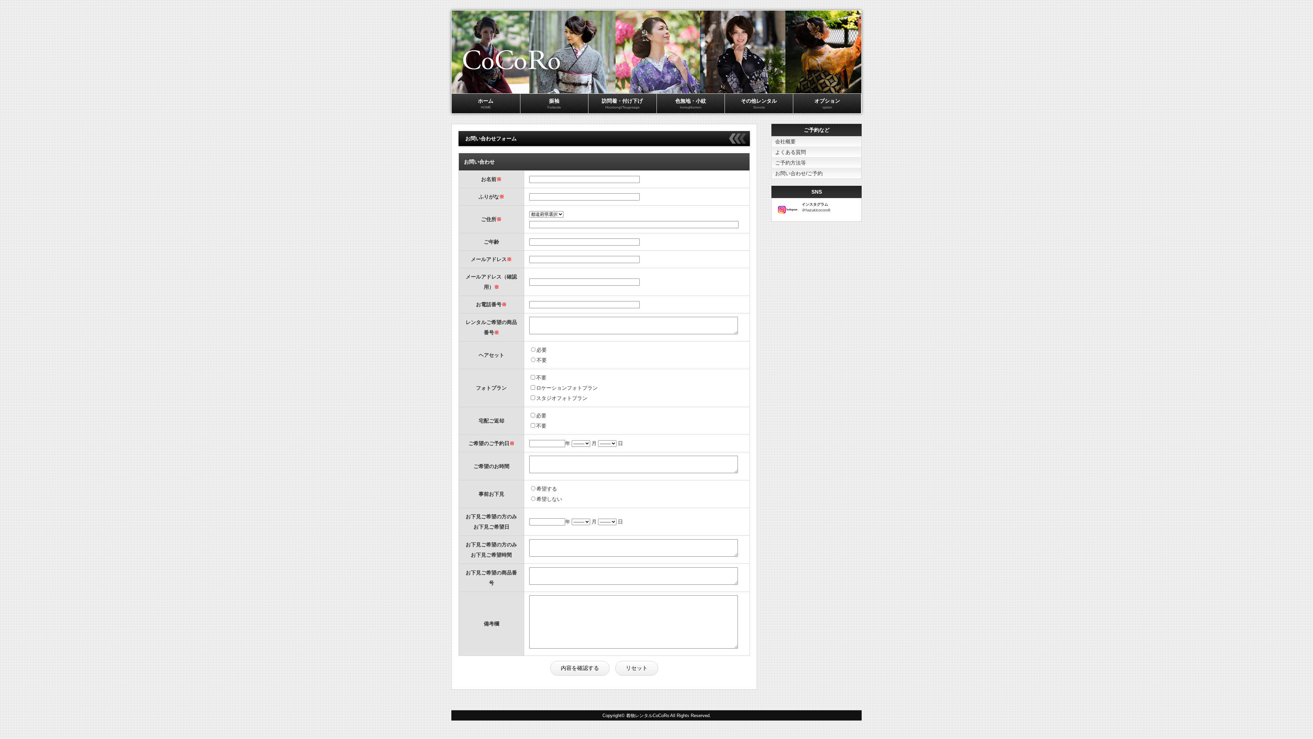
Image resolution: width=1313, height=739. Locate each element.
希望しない (549, 499)
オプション (827, 103)
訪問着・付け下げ (622, 103)
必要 (541, 350)
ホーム (485, 103)
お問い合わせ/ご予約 (799, 173)
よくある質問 (790, 152)
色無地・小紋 (690, 103)
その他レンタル (759, 103)
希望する (546, 489)
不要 (541, 360)
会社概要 (785, 141)
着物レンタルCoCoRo (647, 715)
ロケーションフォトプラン (567, 388)
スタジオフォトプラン (561, 398)
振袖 (554, 103)
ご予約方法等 (790, 163)
